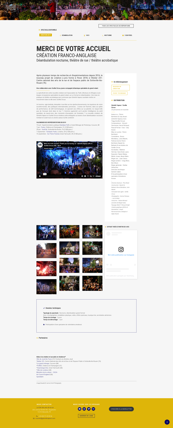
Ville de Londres (42, 370)
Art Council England (42, 374)
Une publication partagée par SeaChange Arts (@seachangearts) (128, 276)
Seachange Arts (42, 368)
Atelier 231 (40, 361)
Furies (43, 127)
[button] (168, 8)
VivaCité (44, 129)
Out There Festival (53, 134)
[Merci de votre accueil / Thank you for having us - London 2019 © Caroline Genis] (92, 265)
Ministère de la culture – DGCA (46, 372)
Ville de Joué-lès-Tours (44, 359)
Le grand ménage (43, 363)
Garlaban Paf (64, 125)
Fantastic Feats (51, 132)
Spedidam (39, 377)
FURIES (39, 366)
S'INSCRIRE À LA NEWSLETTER (121, 409)
